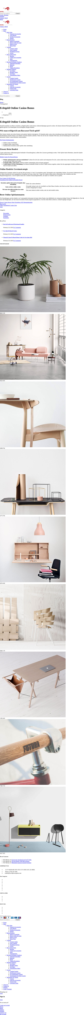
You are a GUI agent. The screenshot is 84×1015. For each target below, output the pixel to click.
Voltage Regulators (15, 68)
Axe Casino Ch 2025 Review (7, 178)
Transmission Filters (15, 75)
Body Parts (9, 32)
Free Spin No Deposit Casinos (10, 230)
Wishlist (5, 908)
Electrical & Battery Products (14, 62)
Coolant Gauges (14, 78)
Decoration (6, 213)
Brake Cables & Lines (15, 42)
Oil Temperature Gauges (16, 81)
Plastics (12, 38)
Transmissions (13, 60)
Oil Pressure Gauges (15, 79)
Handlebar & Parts (14, 51)
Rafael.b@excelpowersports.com (14, 5)
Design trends (6, 214)
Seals (11, 59)
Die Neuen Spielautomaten (7, 140)
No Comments (17, 227)
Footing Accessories (15, 37)
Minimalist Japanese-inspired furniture (21, 862)
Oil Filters (12, 74)
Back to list (3, 204)
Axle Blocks (13, 35)
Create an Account (5, 1005)
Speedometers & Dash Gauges (18, 82)
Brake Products (11, 39)
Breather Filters (14, 72)
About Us (5, 899)
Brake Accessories (14, 41)
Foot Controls (13, 50)
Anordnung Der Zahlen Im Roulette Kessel (11, 180)
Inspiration (6, 217)
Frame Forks (13, 88)
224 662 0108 (8, 2)
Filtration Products (11, 69)
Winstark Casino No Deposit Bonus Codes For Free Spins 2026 (17, 237)
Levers (11, 53)
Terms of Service (7, 913)
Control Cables (14, 48)
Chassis (12, 85)
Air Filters (12, 71)
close (1, 207)
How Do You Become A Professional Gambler (13, 224)
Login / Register (7, 989)
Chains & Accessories (15, 57)
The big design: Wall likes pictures (20, 861)
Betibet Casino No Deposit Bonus (9, 157)
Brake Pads (13, 45)
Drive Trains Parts (11, 54)
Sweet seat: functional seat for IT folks (21, 859)
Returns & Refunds (8, 911)
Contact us (6, 900)
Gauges (8, 76)
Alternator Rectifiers (15, 63)
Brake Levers (13, 44)
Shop (4, 898)
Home (1, 102)
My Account (6, 907)
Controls (9, 47)
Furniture (5, 216)
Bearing (12, 56)
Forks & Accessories (15, 87)
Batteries (12, 65)
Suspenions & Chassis (12, 84)
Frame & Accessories (15, 34)
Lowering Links (14, 90)
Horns (11, 66)
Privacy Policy (7, 910)
